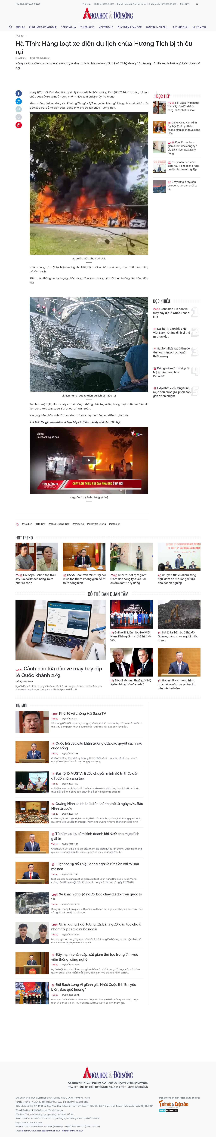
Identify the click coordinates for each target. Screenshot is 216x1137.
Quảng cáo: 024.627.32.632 (162, 4)
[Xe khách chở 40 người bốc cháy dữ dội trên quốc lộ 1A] (32, 903)
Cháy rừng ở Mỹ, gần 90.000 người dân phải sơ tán (182, 185)
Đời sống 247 (68, 27)
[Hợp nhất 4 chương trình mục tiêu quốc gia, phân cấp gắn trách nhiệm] (179, 662)
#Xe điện (27, 524)
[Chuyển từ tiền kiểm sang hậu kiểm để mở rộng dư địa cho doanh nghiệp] (159, 166)
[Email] (18, 109)
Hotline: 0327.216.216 (104, 4)
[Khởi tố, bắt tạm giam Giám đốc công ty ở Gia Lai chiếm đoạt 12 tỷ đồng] (159, 147)
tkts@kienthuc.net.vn (72, 1130)
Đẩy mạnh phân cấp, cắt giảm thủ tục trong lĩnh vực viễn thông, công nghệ (94, 956)
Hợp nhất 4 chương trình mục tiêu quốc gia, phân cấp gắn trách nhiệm (172, 392)
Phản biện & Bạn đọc (129, 27)
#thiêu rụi (78, 524)
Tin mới (21, 705)
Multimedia (199, 27)
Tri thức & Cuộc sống (173, 1104)
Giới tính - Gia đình (157, 27)
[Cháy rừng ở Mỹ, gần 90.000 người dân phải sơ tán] (159, 186)
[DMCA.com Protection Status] (168, 1110)
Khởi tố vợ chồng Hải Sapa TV (82, 713)
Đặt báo (87, 4)
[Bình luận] (18, 125)
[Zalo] (18, 101)
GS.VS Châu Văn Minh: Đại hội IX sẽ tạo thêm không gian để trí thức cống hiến (184, 128)
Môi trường (106, 27)
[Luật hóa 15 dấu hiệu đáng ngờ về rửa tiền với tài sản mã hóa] (32, 873)
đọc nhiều (161, 301)
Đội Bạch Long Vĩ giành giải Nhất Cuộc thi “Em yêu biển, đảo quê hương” (93, 987)
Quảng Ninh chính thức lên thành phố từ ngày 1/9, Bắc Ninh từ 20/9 (97, 806)
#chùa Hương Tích (59, 524)
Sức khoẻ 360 (180, 27)
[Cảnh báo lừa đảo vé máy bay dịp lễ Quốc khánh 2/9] (60, 630)
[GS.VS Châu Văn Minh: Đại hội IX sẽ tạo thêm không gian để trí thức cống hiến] (159, 127)
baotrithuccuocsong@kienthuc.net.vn (41, 1130)
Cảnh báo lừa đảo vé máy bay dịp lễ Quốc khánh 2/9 (171, 312)
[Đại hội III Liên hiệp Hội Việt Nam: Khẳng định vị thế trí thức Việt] (131, 614)
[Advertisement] (108, 1030)
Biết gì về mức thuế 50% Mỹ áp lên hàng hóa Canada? (171, 372)
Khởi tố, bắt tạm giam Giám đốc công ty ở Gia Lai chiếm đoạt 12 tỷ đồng (182, 148)
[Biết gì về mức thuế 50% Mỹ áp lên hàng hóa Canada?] (131, 662)
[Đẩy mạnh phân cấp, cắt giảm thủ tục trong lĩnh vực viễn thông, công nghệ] (32, 963)
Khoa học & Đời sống (108, 13)
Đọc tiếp (163, 96)
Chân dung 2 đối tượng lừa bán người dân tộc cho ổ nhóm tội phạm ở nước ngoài (96, 926)
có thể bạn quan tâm (108, 593)
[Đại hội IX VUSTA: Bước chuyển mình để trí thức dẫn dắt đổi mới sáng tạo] (32, 782)
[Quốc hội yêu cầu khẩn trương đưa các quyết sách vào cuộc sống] (32, 752)
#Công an (114, 524)
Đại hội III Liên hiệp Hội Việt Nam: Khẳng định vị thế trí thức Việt (171, 332)
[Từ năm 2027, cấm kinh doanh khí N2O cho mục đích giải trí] (32, 842)
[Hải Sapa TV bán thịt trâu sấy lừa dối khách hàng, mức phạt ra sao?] (159, 107)
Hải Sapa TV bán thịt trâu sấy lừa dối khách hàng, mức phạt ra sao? (183, 106)
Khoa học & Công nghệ (42, 27)
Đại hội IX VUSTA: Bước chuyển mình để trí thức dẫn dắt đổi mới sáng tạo (94, 775)
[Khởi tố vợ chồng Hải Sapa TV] (32, 722)
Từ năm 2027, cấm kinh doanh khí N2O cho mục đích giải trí (95, 836)
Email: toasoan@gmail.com (131, 4)
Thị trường (87, 27)
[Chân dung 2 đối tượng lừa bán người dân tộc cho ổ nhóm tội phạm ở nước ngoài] (32, 933)
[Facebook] (18, 93)
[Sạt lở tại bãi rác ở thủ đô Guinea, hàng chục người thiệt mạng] (179, 614)
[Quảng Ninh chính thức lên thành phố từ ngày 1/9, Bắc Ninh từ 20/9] (32, 812)
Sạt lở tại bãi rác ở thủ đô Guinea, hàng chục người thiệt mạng (171, 352)
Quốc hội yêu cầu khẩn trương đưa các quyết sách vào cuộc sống (96, 745)
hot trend (24, 538)
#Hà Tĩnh (40, 524)
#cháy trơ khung (96, 524)
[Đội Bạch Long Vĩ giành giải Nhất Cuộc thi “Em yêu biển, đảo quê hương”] (32, 993)
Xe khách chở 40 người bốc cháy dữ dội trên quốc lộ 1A (96, 896)
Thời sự (20, 27)
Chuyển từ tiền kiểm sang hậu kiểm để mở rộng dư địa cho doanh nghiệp (183, 166)
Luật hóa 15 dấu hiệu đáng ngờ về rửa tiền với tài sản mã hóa (95, 866)
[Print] (18, 117)
